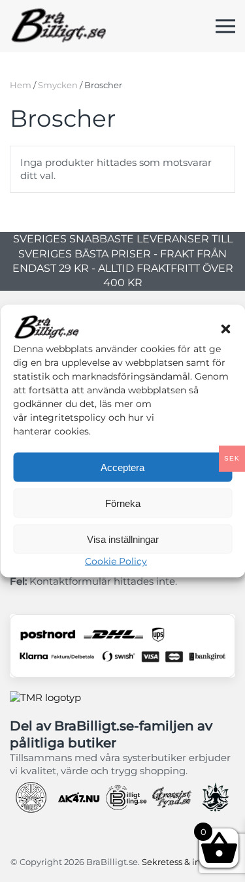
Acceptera (122, 466)
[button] (225, 328)
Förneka (122, 502)
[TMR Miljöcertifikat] (45, 697)
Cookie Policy (116, 561)
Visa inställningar (123, 538)
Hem (20, 85)
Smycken (58, 85)
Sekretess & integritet (187, 862)
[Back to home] (59, 26)
